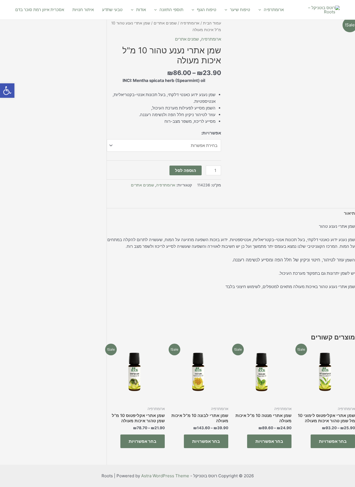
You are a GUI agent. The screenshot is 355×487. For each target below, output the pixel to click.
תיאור (349, 213)
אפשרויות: (211, 133)
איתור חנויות (83, 9)
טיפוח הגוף (206, 9)
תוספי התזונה (171, 9)
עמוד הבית (212, 23)
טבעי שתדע (112, 9)
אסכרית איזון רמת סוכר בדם (39, 9)
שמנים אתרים (165, 23)
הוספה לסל (185, 170)
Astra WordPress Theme (165, 475)
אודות (141, 9)
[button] (7, 90)
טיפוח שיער (240, 9)
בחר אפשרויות (333, 441)
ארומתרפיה (274, 9)
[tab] (349, 213)
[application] (261, 9)
